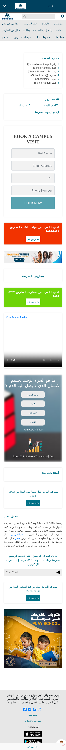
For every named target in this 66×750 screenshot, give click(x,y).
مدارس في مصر (10, 23)
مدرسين (58, 23)
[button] (25, 16)
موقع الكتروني (18, 534)
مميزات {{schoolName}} (43, 75)
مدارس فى (33, 239)
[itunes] (33, 734)
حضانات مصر (30, 23)
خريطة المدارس (22, 37)
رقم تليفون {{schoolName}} (41, 64)
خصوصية (33, 714)
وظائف (26, 30)
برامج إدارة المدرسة (43, 30)
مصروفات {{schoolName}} (42, 71)
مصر (17, 538)
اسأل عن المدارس (11, 30)
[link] (25, 709)
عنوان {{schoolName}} (44, 68)
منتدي (5, 37)
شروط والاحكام (33, 721)
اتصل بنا (60, 37)
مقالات (59, 30)
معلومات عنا (43, 37)
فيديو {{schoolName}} (44, 82)
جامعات (46, 23)
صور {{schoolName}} (45, 79)
